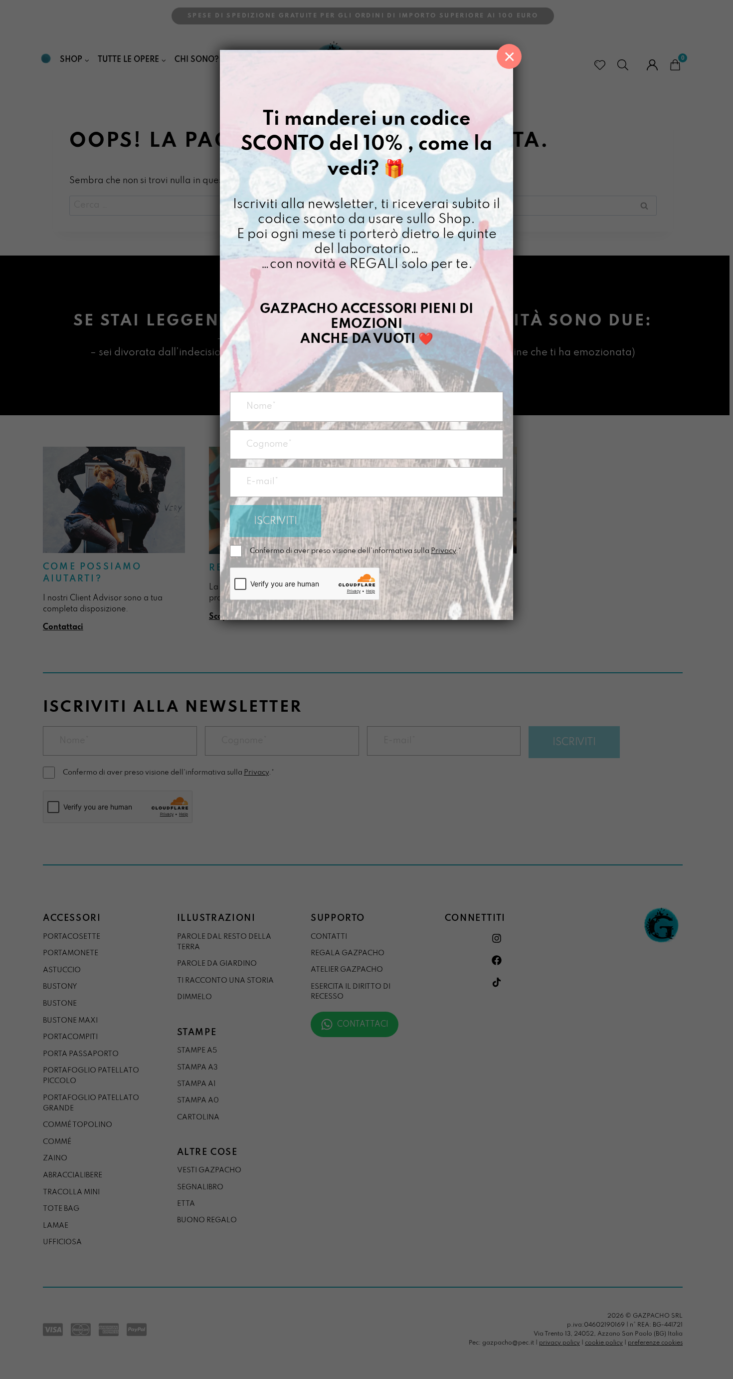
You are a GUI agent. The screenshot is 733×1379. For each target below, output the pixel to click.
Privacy (443, 551)
